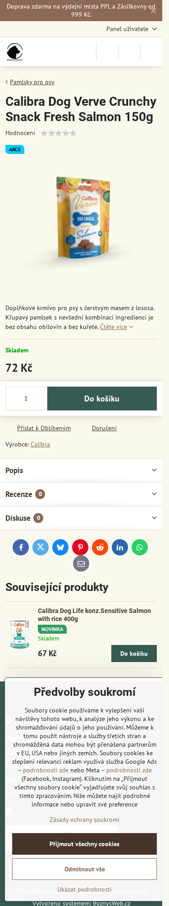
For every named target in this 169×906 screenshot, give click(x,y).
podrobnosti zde (46, 770)
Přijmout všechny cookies (84, 844)
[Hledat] (107, 52)
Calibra (40, 444)
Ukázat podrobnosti (84, 889)
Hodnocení (20, 133)
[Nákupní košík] (129, 52)
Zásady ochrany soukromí (84, 820)
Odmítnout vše (84, 869)
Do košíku (101, 398)
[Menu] (151, 52)
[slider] (59, 133)
